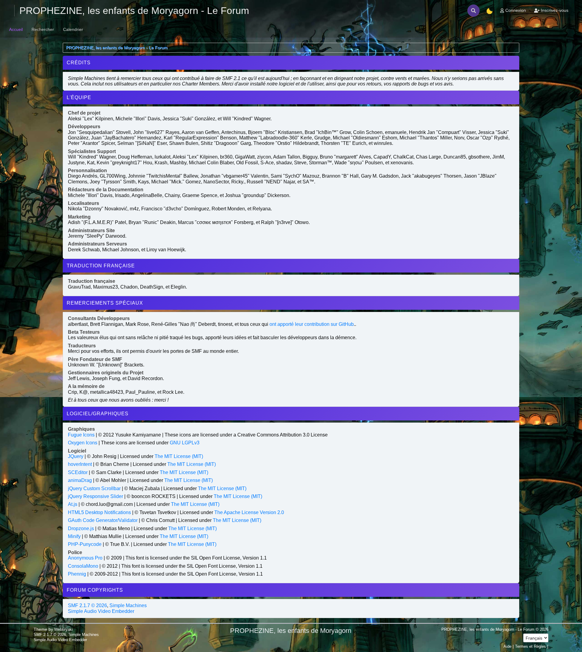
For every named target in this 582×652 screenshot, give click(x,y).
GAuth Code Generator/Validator (103, 520)
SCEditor (78, 472)
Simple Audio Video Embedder (101, 611)
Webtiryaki (63, 629)
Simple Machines (128, 605)
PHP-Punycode (85, 544)
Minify (74, 536)
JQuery (75, 456)
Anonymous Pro (85, 557)
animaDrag (80, 480)
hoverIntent (80, 464)
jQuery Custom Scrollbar (94, 488)
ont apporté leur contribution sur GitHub (311, 324)
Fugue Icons (81, 434)
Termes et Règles (530, 646)
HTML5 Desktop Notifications (99, 512)
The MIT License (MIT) (179, 456)
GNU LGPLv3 (184, 442)
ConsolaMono (83, 566)
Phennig (77, 574)
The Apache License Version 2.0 (249, 512)
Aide (507, 646)
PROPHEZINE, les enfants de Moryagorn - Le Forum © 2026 (494, 629)
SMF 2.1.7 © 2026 (87, 605)
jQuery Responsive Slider (95, 496)
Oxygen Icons (82, 442)
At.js (72, 504)
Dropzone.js (81, 528)
